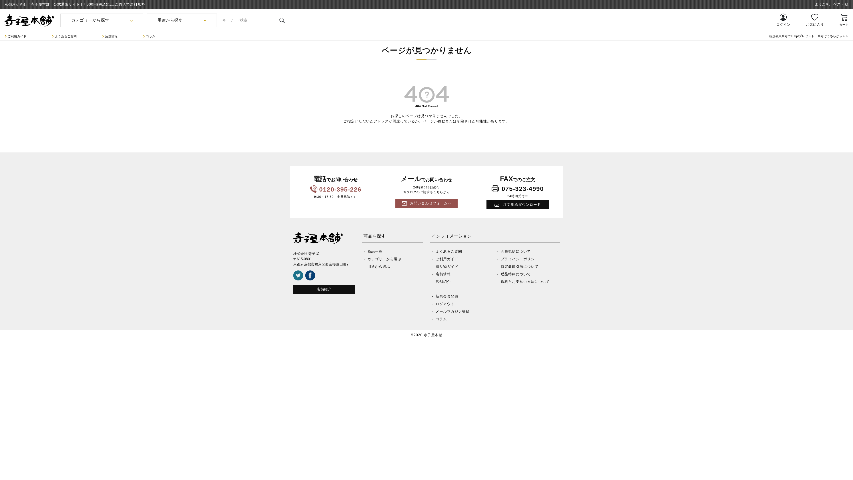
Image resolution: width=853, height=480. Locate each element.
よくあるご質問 (66, 36)
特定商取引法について (519, 266)
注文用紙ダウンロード (522, 204)
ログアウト (445, 304)
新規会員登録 (447, 296)
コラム (150, 36)
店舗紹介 (324, 289)
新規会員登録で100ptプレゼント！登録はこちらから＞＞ (809, 36)
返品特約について (516, 274)
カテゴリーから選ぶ (384, 259)
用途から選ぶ (378, 266)
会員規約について (516, 251)
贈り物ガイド (447, 266)
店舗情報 (111, 36)
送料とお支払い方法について (525, 282)
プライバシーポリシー (519, 259)
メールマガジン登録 (453, 311)
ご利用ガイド (17, 36)
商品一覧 (375, 251)
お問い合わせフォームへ (431, 203)
